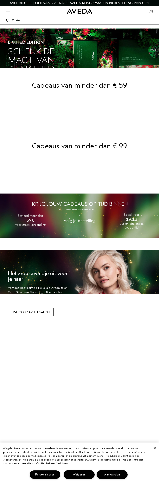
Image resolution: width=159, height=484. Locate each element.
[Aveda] (79, 11)
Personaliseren (45, 474)
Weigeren (79, 474)
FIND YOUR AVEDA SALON (31, 312)
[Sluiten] (154, 448)
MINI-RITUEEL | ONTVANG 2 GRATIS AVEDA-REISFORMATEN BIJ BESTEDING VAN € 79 (79, 3)
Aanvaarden (112, 474)
